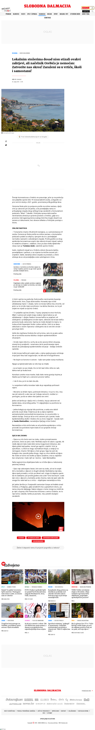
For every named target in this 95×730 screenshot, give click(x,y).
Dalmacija (42, 14)
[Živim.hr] (53, 699)
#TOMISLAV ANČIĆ (33, 538)
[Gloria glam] (66, 699)
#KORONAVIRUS (38, 541)
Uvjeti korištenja (9, 711)
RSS (44, 713)
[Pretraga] (92, 11)
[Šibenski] (81, 704)
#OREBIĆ (21, 538)
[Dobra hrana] (76, 699)
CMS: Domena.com (62, 723)
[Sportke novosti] (37, 699)
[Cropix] (40, 704)
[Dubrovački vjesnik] (55, 704)
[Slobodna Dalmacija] (47, 6)
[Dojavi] (6, 9)
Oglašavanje (72, 711)
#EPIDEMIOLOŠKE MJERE (50, 538)
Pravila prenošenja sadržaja (26, 711)
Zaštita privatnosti (43, 711)
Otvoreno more (75, 14)
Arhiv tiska (85, 14)
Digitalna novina (83, 711)
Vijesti (23, 14)
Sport (56, 14)
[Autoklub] (15, 704)
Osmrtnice (47, 18)
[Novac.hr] (28, 704)
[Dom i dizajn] (87, 699)
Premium (8, 14)
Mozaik (49, 14)
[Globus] (44, 699)
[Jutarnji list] (14, 699)
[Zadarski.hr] (69, 704)
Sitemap (49, 713)
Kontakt (63, 711)
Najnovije (16, 14)
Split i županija (32, 14)
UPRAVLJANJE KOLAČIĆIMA (47, 719)
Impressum (55, 711)
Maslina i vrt (64, 14)
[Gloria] (61, 699)
